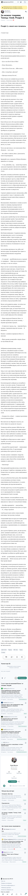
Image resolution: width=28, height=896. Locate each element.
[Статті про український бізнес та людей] (7, 894)
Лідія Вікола (14, 765)
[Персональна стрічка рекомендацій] (2, 894)
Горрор (10, 649)
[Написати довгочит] (12, 894)
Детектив (3, 649)
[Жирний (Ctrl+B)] (2, 678)
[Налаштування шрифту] (26, 11)
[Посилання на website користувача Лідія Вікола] (4, 786)
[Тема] (20, 2)
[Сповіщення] (25, 894)
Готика (3, 652)
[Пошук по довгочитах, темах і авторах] (21, 894)
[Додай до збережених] (17, 657)
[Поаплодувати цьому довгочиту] (6, 657)
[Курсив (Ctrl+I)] (5, 678)
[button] (25, 894)
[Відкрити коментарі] (11, 657)
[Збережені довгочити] (16, 894)
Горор (21, 649)
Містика (16, 649)
